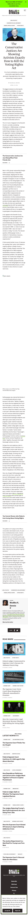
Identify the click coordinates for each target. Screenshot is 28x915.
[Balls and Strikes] (14, 12)
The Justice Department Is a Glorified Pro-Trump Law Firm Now (13, 843)
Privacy (14, 890)
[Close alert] (26, 4)
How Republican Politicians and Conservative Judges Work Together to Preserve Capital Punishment (14, 776)
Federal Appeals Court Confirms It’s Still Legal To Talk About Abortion (14, 759)
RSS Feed (14, 884)
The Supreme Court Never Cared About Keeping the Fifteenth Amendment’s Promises (12, 692)
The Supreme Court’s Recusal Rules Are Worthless (13, 858)
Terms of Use (14, 887)
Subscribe (14, 881)
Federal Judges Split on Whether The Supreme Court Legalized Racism (13, 794)
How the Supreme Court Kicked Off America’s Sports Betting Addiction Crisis (14, 827)
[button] (25, 11)
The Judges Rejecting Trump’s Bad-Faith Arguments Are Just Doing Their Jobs (14, 810)
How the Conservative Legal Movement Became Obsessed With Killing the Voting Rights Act (13, 722)
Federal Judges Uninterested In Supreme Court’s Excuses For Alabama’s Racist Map (14, 663)
